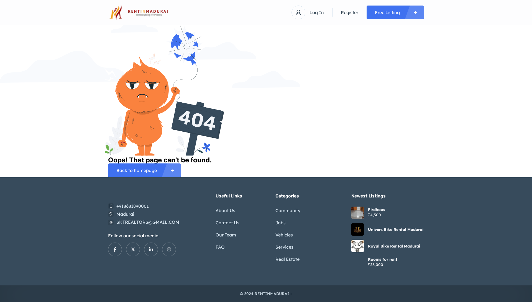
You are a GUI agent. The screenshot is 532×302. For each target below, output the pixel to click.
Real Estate (287, 259)
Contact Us (227, 222)
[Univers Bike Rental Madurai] (357, 229)
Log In (317, 12)
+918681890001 (132, 206)
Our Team (226, 235)
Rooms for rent (382, 259)
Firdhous (376, 210)
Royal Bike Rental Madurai (394, 246)
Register (349, 12)
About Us (225, 210)
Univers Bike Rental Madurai (395, 229)
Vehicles (284, 235)
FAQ (220, 247)
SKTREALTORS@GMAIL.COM (147, 222)
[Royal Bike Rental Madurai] (357, 246)
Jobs (280, 222)
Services (284, 247)
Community (287, 210)
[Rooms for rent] (357, 262)
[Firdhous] (357, 213)
